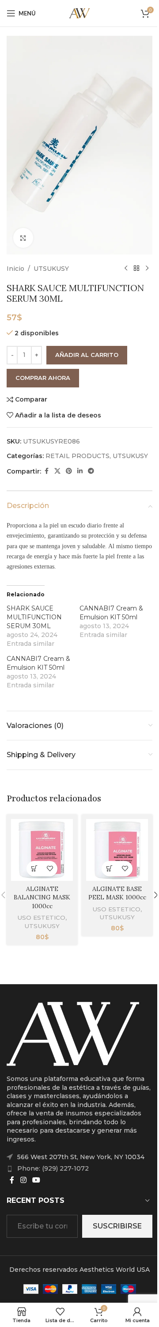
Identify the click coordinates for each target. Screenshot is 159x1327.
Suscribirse (117, 1226)
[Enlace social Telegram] (91, 471)
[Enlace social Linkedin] (80, 471)
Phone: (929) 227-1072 (53, 1168)
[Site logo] (79, 13)
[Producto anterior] (126, 268)
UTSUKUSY (51, 269)
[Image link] (73, 1033)
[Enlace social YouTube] (36, 1180)
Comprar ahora (42, 377)
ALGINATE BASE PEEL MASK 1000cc (117, 893)
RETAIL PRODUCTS (77, 456)
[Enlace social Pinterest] (69, 471)
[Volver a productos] (136, 268)
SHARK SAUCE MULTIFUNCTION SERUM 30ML (34, 617)
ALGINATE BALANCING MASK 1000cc (42, 897)
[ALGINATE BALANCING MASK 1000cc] (42, 850)
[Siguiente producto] (147, 268)
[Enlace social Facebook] (46, 471)
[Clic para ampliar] (23, 238)
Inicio (15, 269)
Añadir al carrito (86, 354)
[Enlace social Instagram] (23, 1180)
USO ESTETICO (41, 917)
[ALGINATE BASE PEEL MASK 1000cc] (117, 850)
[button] (34, 868)
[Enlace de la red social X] (57, 471)
